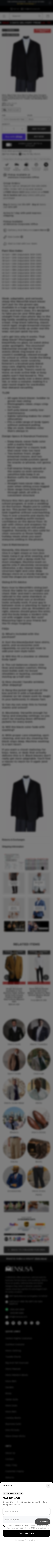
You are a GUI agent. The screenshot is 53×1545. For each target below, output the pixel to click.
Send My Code (26, 1533)
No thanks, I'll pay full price (26, 1540)
